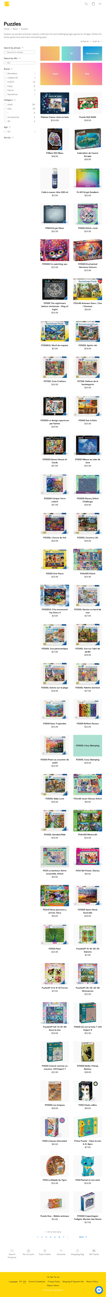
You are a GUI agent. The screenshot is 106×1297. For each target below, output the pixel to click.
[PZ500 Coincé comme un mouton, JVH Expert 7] (54, 1052)
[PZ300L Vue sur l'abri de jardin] (87, 634)
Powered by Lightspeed (53, 1290)
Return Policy (92, 1282)
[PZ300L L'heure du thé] (54, 523)
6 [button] (59, 1237)
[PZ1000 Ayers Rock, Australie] (87, 895)
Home (6, 29)
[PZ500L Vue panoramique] (54, 634)
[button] (6, 3)
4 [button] (50, 1237)
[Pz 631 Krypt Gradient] (87, 178)
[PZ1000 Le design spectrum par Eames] (54, 406)
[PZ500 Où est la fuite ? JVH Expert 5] (87, 1013)
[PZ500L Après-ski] (87, 331)
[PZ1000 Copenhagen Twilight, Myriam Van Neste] (87, 1202)
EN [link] (24, 1282)
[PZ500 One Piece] (54, 559)
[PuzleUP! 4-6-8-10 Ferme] (54, 974)
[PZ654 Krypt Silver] (54, 214)
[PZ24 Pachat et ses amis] (87, 1166)
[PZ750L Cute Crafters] (54, 367)
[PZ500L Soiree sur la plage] (54, 673)
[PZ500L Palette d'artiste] (87, 673)
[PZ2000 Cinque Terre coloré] (54, 484)
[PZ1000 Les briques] (54, 1091)
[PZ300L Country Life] (87, 523)
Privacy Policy (54, 1282)
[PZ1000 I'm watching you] (54, 250)
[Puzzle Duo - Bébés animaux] (54, 1202)
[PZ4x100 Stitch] (87, 559)
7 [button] (63, 1237)
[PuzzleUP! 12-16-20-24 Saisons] (87, 935)
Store (15, 29)
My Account (28, 1254)
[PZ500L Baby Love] (54, 784)
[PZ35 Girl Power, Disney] (87, 856)
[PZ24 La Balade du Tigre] (54, 1166)
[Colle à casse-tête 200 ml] (54, 178)
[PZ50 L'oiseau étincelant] (54, 1127)
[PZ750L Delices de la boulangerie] (87, 367)
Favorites (61, 1254)
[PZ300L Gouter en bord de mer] (87, 595)
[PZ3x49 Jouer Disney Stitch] (87, 784)
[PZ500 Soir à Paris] (87, 406)
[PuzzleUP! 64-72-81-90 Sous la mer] (54, 1013)
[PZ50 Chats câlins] (87, 1091)
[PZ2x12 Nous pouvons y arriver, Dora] (54, 895)
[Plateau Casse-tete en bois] (54, 103)
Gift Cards (94, 1254)
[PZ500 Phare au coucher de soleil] (54, 745)
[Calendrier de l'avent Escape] (87, 139)
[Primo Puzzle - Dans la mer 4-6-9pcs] (87, 1127)
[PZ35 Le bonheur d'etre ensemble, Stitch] (54, 856)
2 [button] (42, 1237)
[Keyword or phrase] (5, 52)
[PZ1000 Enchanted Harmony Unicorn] (87, 250)
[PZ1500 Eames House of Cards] (54, 445)
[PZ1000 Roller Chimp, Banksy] (87, 1052)
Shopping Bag (77, 1254)
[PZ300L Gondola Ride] (54, 820)
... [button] (68, 1237)
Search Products (12, 1256)
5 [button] (55, 1237)
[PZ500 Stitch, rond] (87, 214)
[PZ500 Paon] (54, 935)
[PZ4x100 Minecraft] (87, 820)
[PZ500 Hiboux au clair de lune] (87, 445)
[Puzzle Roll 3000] (87, 103)
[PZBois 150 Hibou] (54, 139)
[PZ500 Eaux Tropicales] (54, 709)
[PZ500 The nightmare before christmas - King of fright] (54, 289)
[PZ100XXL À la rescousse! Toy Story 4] (54, 595)
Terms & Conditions (36, 1282)
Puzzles (24, 29)
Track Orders (45, 1254)
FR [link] (20, 1282)
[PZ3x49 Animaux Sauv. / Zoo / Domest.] (87, 289)
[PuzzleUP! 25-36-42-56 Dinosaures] (87, 974)
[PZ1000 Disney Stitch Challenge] (87, 484)
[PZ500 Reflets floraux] (87, 709)
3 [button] (46, 1237)
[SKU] (5, 62)
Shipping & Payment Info (73, 1282)
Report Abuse (53, 1285)
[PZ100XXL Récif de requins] (54, 331)
